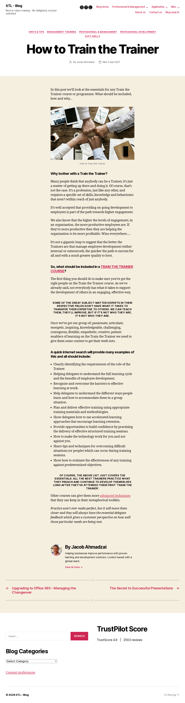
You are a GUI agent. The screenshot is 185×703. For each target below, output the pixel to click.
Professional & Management (128, 6)
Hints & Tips (36, 32)
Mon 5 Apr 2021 (111, 62)
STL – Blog (22, 694)
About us (140, 12)
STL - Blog (14, 6)
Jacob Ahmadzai (85, 62)
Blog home (102, 6)
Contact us (155, 12)
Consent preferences (20, 673)
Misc (173, 6)
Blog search (172, 12)
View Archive (73, 567)
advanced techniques (115, 496)
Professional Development (138, 32)
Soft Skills (92, 36)
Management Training (61, 32)
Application (157, 6)
